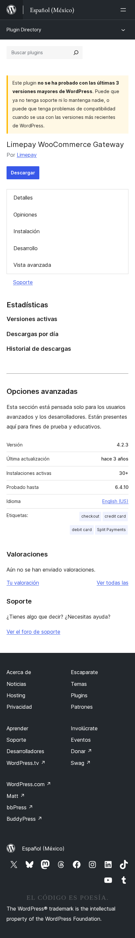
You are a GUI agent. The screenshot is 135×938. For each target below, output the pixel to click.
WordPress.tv (26, 763)
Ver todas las (112, 582)
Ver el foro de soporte (33, 631)
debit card (82, 529)
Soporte (23, 282)
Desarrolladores (25, 751)
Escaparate (84, 672)
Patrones (82, 707)
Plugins (79, 695)
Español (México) (43, 848)
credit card (115, 516)
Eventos (81, 739)
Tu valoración (23, 582)
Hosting (16, 695)
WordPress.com (29, 784)
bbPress (20, 807)
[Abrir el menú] (124, 10)
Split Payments (111, 529)
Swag (81, 763)
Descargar (23, 172)
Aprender (17, 728)
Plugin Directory (24, 29)
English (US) (115, 501)
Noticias (16, 684)
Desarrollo (25, 248)
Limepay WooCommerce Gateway (65, 144)
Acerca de (19, 672)
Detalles (23, 197)
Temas (79, 684)
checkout (90, 516)
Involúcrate (84, 728)
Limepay (27, 155)
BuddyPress (24, 819)
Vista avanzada (32, 265)
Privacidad (19, 707)
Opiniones (25, 214)
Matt (16, 796)
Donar (81, 751)
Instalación (26, 231)
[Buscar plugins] (76, 52)
